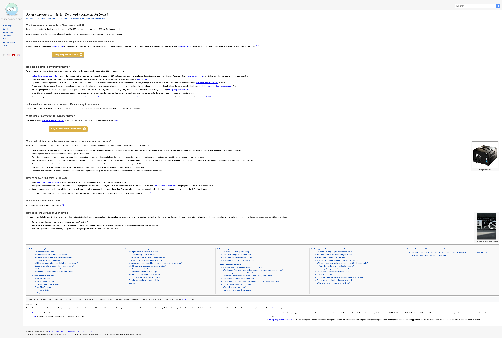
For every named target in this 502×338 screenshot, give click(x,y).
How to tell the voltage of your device (237, 290)
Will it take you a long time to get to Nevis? (333, 283)
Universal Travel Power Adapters (47, 284)
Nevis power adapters (39, 249)
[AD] (259, 45)
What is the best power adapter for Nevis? (51, 255)
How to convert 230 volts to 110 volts (237, 284)
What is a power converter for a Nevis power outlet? (242, 267)
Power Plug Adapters (43, 287)
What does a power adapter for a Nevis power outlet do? (56, 269)
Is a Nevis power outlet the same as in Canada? (147, 269)
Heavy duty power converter (280, 320)
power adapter (58, 46)
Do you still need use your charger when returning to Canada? (340, 277)
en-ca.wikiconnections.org (39, 331)
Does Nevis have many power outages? (144, 272)
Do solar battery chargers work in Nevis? (144, 280)
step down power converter (45, 76)
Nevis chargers (225, 249)
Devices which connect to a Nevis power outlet (426, 249)
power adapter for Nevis (165, 186)
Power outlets (8, 32)
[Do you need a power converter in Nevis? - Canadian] (13, 55)
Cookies (64, 331)
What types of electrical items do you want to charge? (337, 260)
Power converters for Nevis (230, 264)
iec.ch (34, 316)
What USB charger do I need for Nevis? (238, 255)
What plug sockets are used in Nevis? (143, 252)
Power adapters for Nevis (44, 252)
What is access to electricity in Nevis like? (145, 274)
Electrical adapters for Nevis (42, 276)
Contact (57, 331)
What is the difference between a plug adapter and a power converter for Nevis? (253, 270)
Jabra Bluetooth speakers (456, 252)
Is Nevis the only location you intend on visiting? (335, 266)
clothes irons (76, 97)
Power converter (276, 313)
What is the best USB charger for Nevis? (238, 260)
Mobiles (6, 39)
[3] (256, 45)
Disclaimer (71, 331)
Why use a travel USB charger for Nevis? (238, 257)
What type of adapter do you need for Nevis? (331, 249)
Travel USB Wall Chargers (45, 281)
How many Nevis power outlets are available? (334, 269)
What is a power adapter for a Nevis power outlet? (54, 257)
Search (5, 29)
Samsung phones (417, 255)
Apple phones (482, 252)
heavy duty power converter (179, 90)
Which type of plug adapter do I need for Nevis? (335, 252)
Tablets (5, 45)
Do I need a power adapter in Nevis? (48, 260)
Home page (7, 26)
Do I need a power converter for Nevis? (238, 273)
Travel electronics (418, 252)
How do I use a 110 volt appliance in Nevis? (145, 260)
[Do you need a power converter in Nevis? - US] (8, 55)
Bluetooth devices (9, 42)
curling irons (88, 97)
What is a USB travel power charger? (237, 252)
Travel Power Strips (42, 279)
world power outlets (195, 76)
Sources (132, 283)
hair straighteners (101, 97)
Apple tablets (443, 255)
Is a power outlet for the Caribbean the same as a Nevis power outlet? (155, 263)
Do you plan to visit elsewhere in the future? (333, 272)
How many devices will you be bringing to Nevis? (335, 255)
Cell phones (471, 252)
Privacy (79, 331)
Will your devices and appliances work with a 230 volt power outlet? (342, 263)
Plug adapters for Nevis (66, 54)
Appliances (7, 36)
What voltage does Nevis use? (234, 287)
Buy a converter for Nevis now (66, 129)
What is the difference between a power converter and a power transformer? (251, 281)
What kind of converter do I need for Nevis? (239, 279)
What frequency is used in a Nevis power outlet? (147, 266)
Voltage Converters (42, 293)
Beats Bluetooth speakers (435, 252)
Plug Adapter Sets (42, 290)
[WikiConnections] (11, 5)
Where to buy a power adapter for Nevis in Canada (54, 272)
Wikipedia (35, 313)
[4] (207, 96)
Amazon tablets (431, 255)
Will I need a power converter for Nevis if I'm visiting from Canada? (248, 276)
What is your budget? (325, 274)
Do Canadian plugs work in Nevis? (142, 255)
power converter (184, 46)
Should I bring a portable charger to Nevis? (145, 277)
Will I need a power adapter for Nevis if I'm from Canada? (56, 263)
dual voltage (142, 79)
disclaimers (186, 299)
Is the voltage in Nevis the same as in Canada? (147, 257)
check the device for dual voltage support (216, 86)
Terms (85, 331)
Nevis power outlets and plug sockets (140, 249)
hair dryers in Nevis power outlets (126, 97)
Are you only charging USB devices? (331, 257)
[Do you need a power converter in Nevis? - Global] (4, 55)
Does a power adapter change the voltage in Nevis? (54, 266)
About (51, 331)
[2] (63, 205)
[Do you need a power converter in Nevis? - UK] (19, 55)
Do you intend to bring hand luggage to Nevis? (334, 280)
